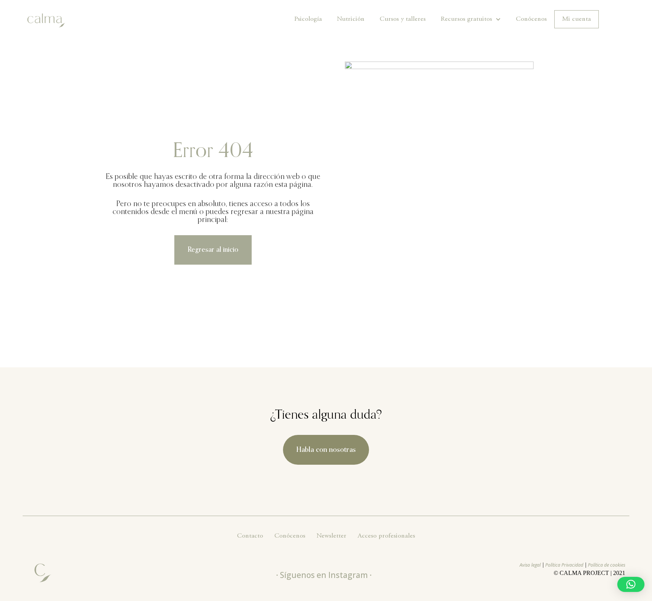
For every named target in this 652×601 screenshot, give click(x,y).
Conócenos (531, 19)
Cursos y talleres (403, 19)
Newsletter (331, 536)
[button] (630, 584)
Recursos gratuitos (466, 19)
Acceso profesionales (386, 536)
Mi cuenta (576, 19)
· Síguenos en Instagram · (324, 575)
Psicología (308, 19)
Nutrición (350, 19)
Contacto (250, 536)
